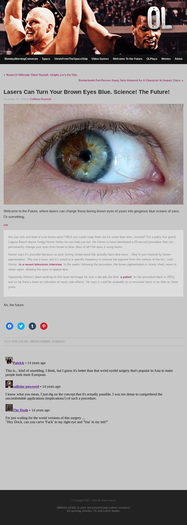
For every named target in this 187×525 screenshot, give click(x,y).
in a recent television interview (40, 264)
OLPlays (151, 58)
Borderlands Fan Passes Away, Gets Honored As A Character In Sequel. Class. (130, 80)
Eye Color (20, 341)
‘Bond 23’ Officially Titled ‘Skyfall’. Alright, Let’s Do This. (42, 75)
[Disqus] (93, 412)
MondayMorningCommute (21, 58)
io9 (5, 225)
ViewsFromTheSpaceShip (71, 58)
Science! (58, 341)
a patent (126, 277)
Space (46, 58)
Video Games (100, 58)
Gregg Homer (39, 341)
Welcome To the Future (128, 58)
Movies (166, 58)
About (178, 58)
